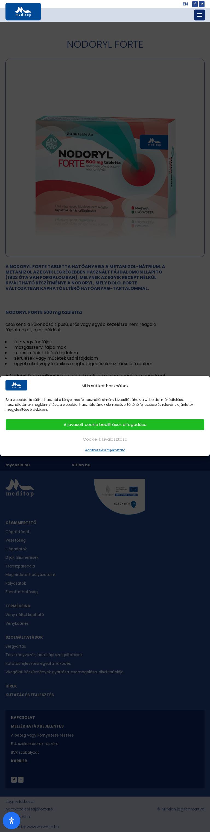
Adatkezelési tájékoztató (105, 450)
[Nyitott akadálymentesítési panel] (11, 820)
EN (185, 4)
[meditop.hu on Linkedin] (202, 4)
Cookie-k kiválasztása (105, 439)
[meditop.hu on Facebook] (195, 4)
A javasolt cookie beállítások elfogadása (105, 424)
